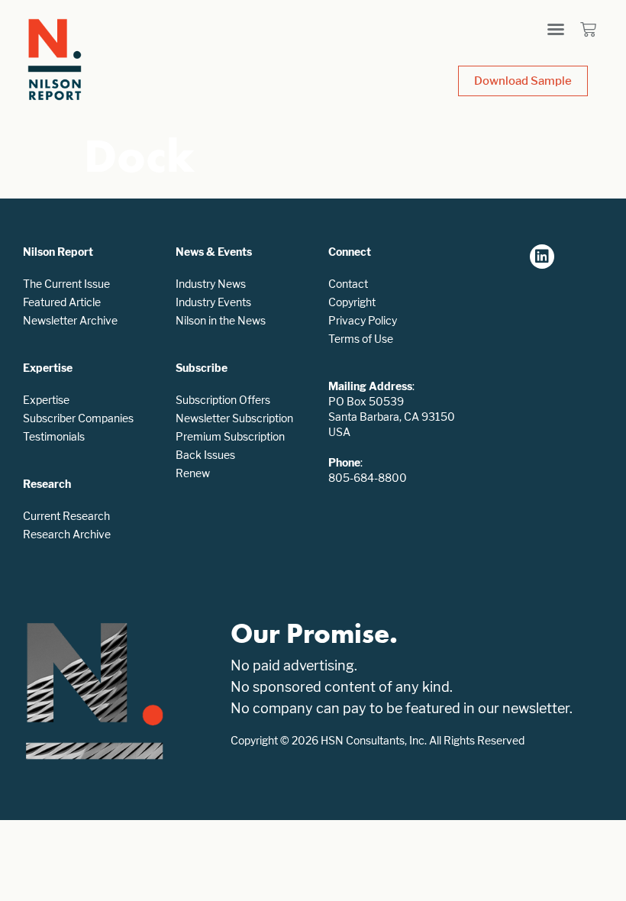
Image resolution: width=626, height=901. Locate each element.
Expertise (46, 399)
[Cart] (588, 29)
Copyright (352, 301)
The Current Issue (66, 283)
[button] (556, 29)
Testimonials (54, 436)
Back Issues (205, 454)
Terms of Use (360, 338)
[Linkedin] (542, 256)
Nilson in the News (221, 320)
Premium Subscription (230, 436)
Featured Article (62, 301)
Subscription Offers (223, 399)
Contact (348, 283)
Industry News (211, 283)
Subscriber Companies (78, 418)
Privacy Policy (362, 320)
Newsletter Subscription (234, 418)
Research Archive (67, 534)
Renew (193, 473)
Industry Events (213, 301)
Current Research (66, 515)
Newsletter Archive (70, 320)
